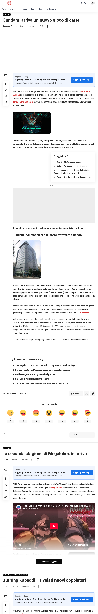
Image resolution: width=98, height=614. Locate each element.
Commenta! (32, 26)
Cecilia (5, 460)
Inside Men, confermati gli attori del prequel (35, 374)
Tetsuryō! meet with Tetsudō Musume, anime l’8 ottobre (41, 383)
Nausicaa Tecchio (10, 26)
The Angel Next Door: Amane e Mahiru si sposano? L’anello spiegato (46, 365)
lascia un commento (83, 435)
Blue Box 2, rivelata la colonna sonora (32, 379)
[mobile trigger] (5, 3)
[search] (81, 3)
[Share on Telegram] (6, 96)
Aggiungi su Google (82, 80)
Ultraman (84, 313)
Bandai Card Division (23, 102)
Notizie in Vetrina (19, 574)
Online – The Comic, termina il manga (72, 166)
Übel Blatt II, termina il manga (69, 162)
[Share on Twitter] (6, 90)
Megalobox (56, 488)
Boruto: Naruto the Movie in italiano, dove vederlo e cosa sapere (44, 370)
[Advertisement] (49, 54)
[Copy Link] (6, 102)
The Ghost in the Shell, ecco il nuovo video (74, 177)
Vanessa (6, 586)
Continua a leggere (49, 561)
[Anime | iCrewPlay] (9, 3)
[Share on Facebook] (6, 84)
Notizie (6, 14)
